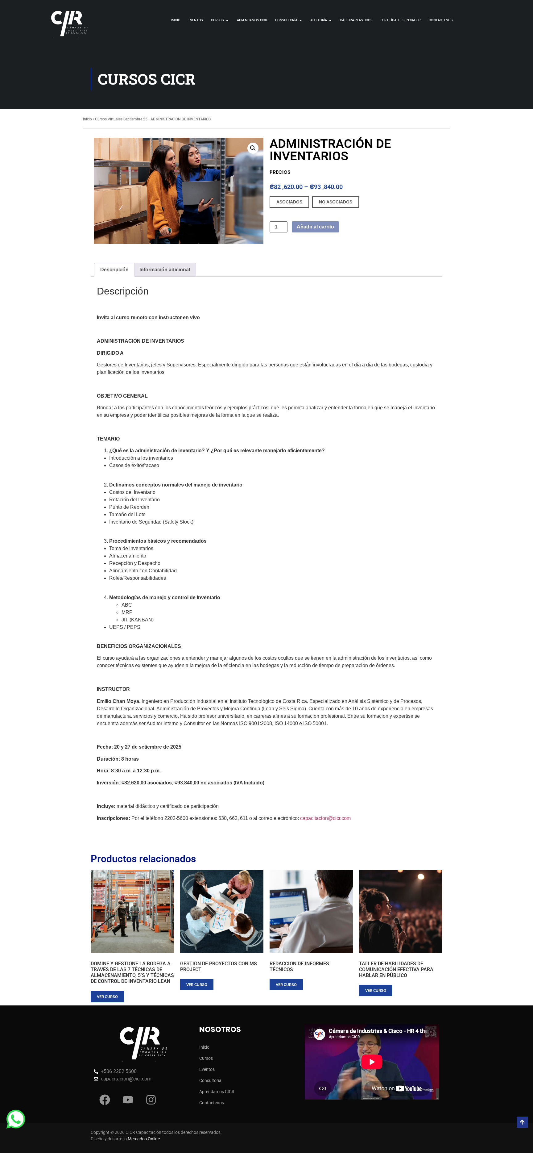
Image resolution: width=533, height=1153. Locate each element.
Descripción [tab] (114, 269)
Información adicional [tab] (164, 269)
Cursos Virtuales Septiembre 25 (121, 119)
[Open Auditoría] (330, 20)
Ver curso (107, 996)
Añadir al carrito (315, 226)
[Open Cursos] (227, 20)
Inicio (87, 119)
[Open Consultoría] (300, 20)
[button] (252, 148)
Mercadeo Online (144, 1138)
